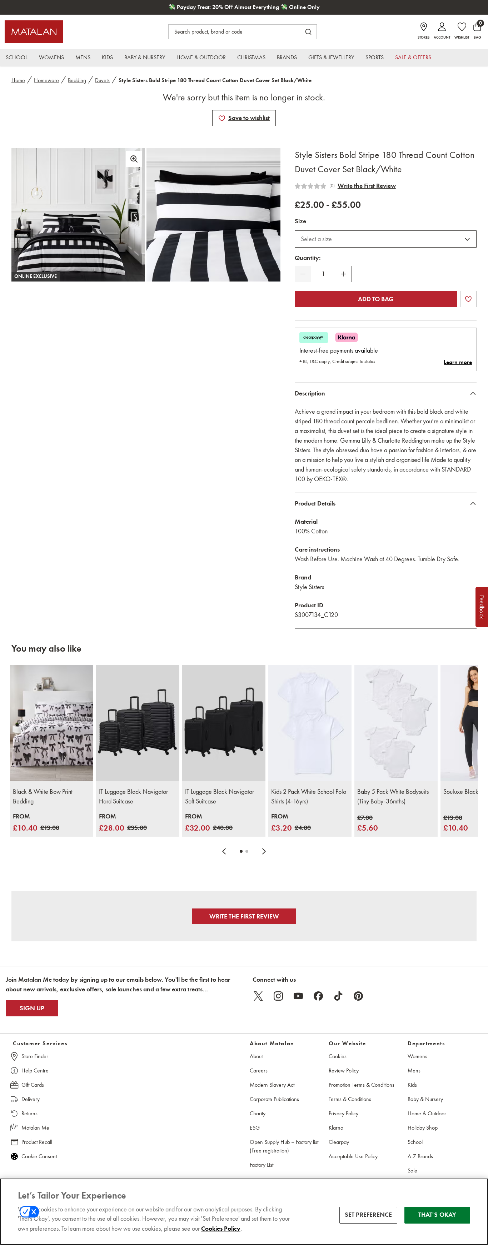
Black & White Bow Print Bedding (43, 796)
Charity (257, 1113)
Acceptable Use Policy (353, 1156)
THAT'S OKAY (437, 1215)
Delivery (30, 1099)
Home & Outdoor (427, 1113)
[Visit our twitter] (258, 996)
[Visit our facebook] (318, 996)
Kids (412, 1084)
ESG (255, 1127)
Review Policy (344, 1070)
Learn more (458, 362)
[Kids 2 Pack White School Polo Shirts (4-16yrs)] (310, 723)
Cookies (338, 1056)
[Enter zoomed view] (134, 159)
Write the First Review (367, 186)
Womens (417, 1056)
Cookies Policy (220, 1228)
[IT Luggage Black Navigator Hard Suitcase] (137, 723)
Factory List (261, 1164)
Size (300, 221)
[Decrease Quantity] (303, 274)
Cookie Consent (39, 1156)
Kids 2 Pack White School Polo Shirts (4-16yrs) (308, 796)
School (415, 1142)
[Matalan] (34, 31)
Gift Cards (32, 1084)
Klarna (336, 1127)
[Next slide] (264, 851)
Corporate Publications (274, 1099)
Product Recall (36, 1142)
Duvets (102, 80)
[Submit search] (308, 31)
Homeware (46, 80)
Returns (29, 1113)
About (256, 1056)
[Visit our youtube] (298, 996)
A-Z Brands (420, 1156)
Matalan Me (35, 1127)
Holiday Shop (423, 1127)
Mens (414, 1070)
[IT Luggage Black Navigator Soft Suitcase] (223, 723)
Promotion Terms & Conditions (361, 1084)
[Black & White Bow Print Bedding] (51, 723)
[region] (244, 1211)
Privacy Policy (343, 1113)
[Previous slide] (224, 851)
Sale (412, 1170)
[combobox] (386, 239)
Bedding (77, 80)
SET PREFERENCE (368, 1215)
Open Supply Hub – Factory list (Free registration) (284, 1146)
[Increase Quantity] (344, 274)
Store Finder (34, 1056)
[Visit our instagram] (278, 996)
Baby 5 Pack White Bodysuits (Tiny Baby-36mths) (393, 796)
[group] (36, 823)
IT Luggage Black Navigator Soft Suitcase (219, 796)
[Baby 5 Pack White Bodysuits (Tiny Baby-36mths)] (396, 723)
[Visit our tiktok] (338, 996)
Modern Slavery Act (272, 1084)
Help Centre (35, 1070)
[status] (323, 274)
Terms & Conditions (350, 1099)
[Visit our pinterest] (358, 996)
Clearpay (339, 1142)
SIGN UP (32, 1008)
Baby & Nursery (425, 1099)
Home (18, 80)
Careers (259, 1070)
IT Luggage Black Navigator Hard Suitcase (133, 796)
